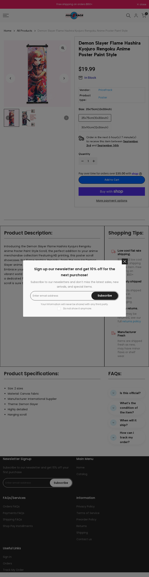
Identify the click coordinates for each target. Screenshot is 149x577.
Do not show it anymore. (77, 308)
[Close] (125, 261)
